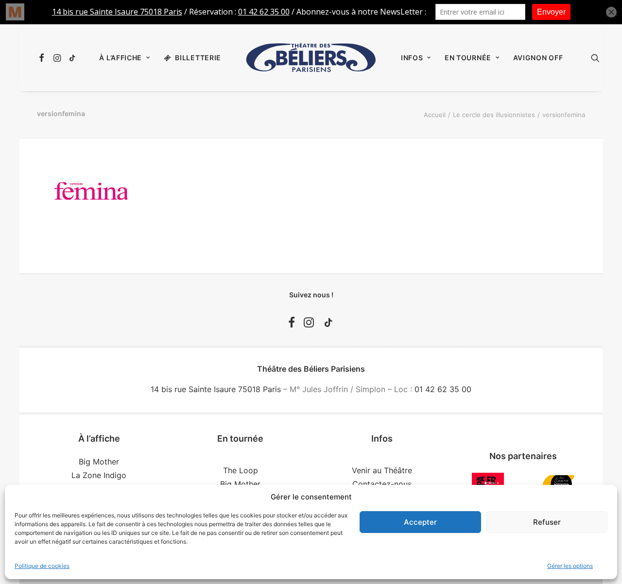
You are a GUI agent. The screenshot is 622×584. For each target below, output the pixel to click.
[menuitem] (43, 57)
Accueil (435, 115)
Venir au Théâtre (382, 470)
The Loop (240, 470)
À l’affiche (120, 57)
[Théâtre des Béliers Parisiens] (311, 58)
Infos (412, 57)
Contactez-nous (382, 484)
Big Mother (99, 461)
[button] (43, 57)
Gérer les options (570, 565)
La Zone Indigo (98, 475)
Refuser (547, 522)
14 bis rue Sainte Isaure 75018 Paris (216, 389)
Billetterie (198, 57)
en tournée (468, 57)
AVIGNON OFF (538, 57)
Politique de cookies (42, 565)
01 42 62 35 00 (443, 389)
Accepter (420, 522)
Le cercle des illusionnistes (494, 115)
